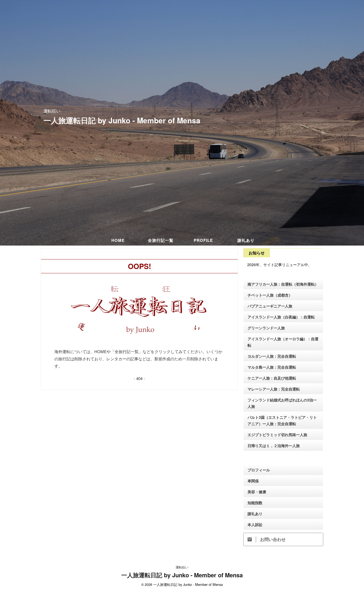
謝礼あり (245, 240)
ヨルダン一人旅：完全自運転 (272, 356)
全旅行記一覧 (160, 240)
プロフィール (259, 469)
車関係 (253, 480)
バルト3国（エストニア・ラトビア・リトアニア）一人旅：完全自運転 (282, 420)
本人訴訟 (255, 524)
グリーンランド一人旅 (266, 327)
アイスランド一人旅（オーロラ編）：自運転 (283, 342)
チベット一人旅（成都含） (270, 295)
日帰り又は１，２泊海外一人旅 (274, 445)
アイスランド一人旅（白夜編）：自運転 (281, 316)
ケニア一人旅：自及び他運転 (272, 378)
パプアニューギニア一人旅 (270, 306)
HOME (118, 240)
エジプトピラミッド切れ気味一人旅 (277, 434)
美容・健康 (257, 491)
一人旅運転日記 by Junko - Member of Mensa (121, 120)
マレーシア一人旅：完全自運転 (274, 389)
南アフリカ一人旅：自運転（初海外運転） (283, 284)
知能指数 (255, 502)
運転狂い (182, 567)
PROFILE (203, 240)
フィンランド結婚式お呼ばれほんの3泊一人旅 (282, 403)
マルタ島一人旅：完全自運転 (272, 367)
